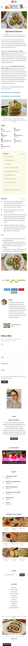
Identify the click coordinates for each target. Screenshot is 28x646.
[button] (2, 7)
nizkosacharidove (21, 280)
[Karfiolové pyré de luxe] (7, 325)
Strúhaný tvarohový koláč (13, 492)
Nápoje (13, 595)
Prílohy (13, 599)
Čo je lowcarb (13, 589)
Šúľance (8, 503)
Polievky (13, 597)
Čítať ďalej (14, 438)
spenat (16, 281)
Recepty (12, 36)
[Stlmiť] (22, 462)
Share (15, 289)
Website (3, 370)
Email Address (4, 363)
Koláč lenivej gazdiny (12, 487)
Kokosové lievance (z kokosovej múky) (10, 96)
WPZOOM (14, 617)
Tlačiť (15, 292)
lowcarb (13, 280)
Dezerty (13, 591)
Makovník (14, 639)
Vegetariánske (21, 36)
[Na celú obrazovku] (24, 462)
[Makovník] (14, 626)
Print (23, 153)
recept (11, 281)
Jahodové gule (10, 497)
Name (2, 357)
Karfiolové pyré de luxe (16, 325)
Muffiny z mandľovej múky (13, 481)
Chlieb (13, 587)
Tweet (8, 289)
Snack (15, 36)
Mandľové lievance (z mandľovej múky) (11, 92)
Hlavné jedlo (6, 36)
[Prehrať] (3, 462)
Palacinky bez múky (11, 476)
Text (2, 344)
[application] (14, 457)
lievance (7, 280)
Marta (7, 34)
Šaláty (13, 603)
